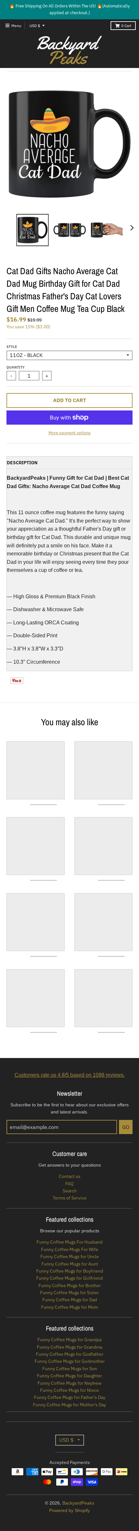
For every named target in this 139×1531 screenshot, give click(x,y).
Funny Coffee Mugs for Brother (69, 1285)
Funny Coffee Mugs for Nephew (69, 1383)
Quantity (15, 367)
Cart (126, 25)
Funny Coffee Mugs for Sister (69, 1292)
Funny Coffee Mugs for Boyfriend (69, 1271)
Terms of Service (70, 1198)
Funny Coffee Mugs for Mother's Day (69, 1405)
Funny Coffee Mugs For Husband (69, 1242)
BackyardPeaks (78, 1503)
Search (70, 1191)
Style (11, 346)
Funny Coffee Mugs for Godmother (70, 1361)
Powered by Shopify (69, 1510)
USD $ (34, 25)
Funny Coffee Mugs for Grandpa (69, 1340)
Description (22, 463)
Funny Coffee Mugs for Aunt (69, 1264)
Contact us (69, 1176)
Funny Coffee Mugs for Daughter (69, 1376)
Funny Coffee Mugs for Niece (69, 1390)
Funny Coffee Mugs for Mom (69, 1307)
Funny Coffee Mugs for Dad (69, 1300)
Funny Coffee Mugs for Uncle (69, 1256)
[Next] (132, 228)
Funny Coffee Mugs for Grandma (69, 1347)
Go (125, 1127)
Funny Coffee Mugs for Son (69, 1369)
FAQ (69, 1184)
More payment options (69, 433)
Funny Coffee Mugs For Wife (69, 1249)
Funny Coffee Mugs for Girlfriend (69, 1278)
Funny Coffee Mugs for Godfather (69, 1354)
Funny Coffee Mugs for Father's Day (69, 1397)
